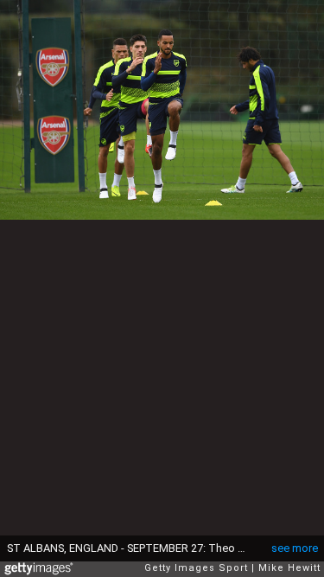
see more (294, 548)
